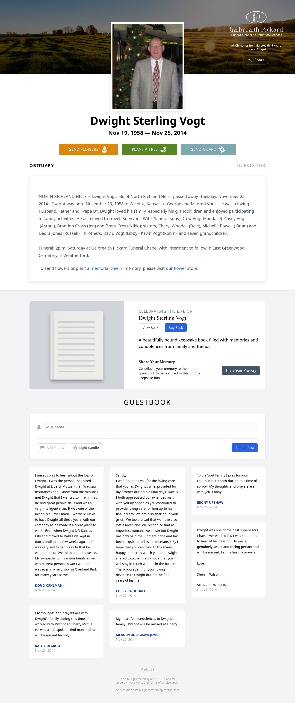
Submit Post (245, 447)
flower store (185, 268)
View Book (150, 327)
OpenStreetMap (152, 690)
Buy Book (176, 327)
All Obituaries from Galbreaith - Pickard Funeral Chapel (256, 47)
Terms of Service (160, 683)
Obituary (42, 165)
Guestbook (251, 165)
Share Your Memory (241, 370)
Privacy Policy (134, 683)
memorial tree (104, 268)
